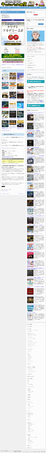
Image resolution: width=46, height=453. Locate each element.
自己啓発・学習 (30, 413)
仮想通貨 (4, 130)
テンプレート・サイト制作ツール (33, 330)
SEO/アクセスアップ (31, 333)
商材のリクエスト (30, 60)
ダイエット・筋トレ (31, 430)
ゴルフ (29, 420)
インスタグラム (30, 361)
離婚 (29, 439)
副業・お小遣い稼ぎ (31, 376)
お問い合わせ (30, 58)
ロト (29, 408)
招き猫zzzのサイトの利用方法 (6, 7)
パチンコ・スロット (31, 406)
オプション (30, 392)
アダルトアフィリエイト (32, 345)
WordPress (30, 331)
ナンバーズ (30, 407)
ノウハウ (29, 411)
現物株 (29, 390)
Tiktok (29, 358)
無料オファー (30, 447)
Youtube (29, 355)
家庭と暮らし (30, 422)
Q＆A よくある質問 (31, 56)
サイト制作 (29, 328)
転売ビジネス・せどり (31, 368)
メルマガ (29, 351)
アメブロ (29, 350)
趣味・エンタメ (30, 431)
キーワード (30, 336)
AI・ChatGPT (30, 326)
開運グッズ (29, 445)
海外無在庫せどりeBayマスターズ (6, 193)
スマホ (29, 364)
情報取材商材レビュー (31, 67)
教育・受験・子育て (31, 424)
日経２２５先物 (30, 391)
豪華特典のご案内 (42, 7)
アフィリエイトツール (31, 343)
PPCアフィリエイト (31, 344)
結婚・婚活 (30, 440)
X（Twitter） (30, 357)
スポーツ (29, 419)
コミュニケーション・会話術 (32, 437)
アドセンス (30, 346)
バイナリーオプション (31, 386)
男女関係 (29, 434)
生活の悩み (30, 425)
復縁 (29, 438)
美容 (29, 426)
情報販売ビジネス (21, 193)
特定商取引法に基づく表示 (32, 65)
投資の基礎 (8, 130)
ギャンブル (29, 401)
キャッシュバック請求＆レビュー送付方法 (30, 7)
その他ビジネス (30, 374)
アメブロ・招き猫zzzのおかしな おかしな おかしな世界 (36, 70)
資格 (29, 415)
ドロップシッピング (31, 370)
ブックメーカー (30, 402)
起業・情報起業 (30, 378)
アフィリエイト (30, 340)
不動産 (29, 399)
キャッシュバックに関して (18, 7)
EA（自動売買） (30, 384)
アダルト (29, 443)
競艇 (29, 405)
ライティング (30, 337)
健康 (29, 427)
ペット (29, 432)
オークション (30, 369)
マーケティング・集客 (31, 338)
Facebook (29, 356)
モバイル (29, 363)
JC (7, 189)
